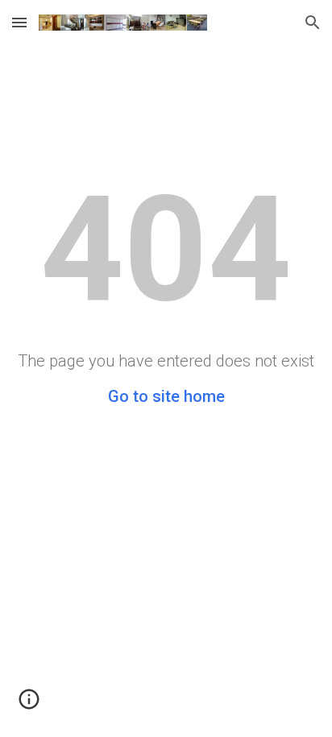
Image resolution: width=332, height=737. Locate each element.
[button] (19, 22)
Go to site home (166, 396)
